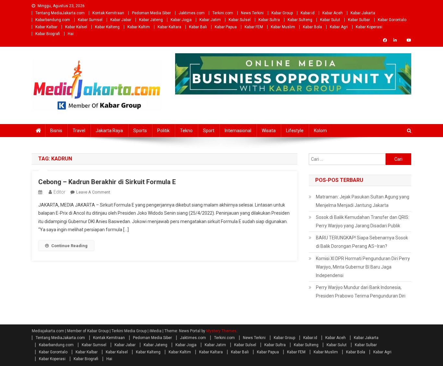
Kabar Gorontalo (392, 20)
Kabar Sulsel (240, 20)
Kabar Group (282, 13)
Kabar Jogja (181, 20)
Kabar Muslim (283, 27)
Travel (79, 130)
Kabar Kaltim (138, 27)
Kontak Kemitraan (108, 13)
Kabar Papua (226, 27)
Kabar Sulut (330, 20)
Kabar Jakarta (363, 13)
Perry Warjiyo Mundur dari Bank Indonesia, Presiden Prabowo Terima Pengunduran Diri (360, 291)
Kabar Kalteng (107, 27)
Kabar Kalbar (46, 27)
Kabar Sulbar (359, 20)
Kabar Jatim (210, 20)
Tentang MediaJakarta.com (60, 13)
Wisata (269, 130)
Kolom (320, 130)
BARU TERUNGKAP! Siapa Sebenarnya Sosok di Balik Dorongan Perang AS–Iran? (362, 242)
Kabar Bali (198, 27)
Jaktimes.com (192, 13)
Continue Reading (69, 245)
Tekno (186, 130)
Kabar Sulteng (300, 20)
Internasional (238, 130)
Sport (208, 130)
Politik (163, 130)
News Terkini (252, 13)
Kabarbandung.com (52, 20)
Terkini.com (222, 13)
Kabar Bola (312, 27)
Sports (140, 130)
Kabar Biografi (47, 34)
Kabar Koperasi (369, 27)
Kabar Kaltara (169, 27)
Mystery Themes (221, 331)
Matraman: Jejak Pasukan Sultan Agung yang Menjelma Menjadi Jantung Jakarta (362, 201)
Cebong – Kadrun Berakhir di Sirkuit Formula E (107, 182)
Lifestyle (295, 130)
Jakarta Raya (109, 130)
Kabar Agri (339, 27)
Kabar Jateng (151, 20)
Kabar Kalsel (76, 27)
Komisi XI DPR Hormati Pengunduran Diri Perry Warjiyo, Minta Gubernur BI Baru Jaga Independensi (363, 267)
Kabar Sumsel (90, 20)
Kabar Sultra (269, 20)
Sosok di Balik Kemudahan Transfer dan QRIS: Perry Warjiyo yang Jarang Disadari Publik (362, 221)
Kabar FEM (254, 27)
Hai (71, 34)
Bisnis (56, 130)
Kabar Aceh (332, 13)
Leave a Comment (93, 192)
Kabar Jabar (120, 20)
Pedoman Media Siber (151, 13)
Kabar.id (308, 13)
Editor (60, 192)
